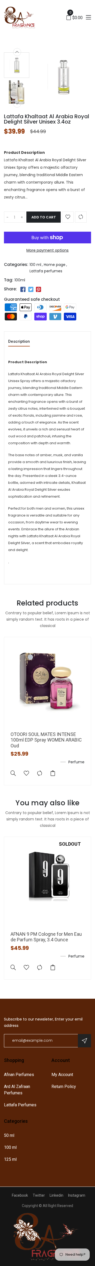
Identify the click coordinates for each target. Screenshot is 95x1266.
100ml (20, 280)
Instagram (76, 1195)
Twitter (39, 1195)
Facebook (20, 1195)
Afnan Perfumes (19, 1074)
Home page (54, 264)
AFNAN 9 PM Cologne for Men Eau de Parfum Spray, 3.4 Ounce (46, 937)
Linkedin (56, 1195)
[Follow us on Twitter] (31, 289)
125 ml (10, 1159)
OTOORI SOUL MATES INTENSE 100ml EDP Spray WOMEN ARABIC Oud (46, 739)
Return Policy (63, 1086)
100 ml (35, 264)
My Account (62, 1074)
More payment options (47, 250)
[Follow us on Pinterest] (38, 289)
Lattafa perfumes (46, 271)
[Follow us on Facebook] (23, 289)
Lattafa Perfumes (20, 1104)
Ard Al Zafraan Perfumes (17, 1089)
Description (19, 342)
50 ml (9, 1135)
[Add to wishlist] (68, 217)
